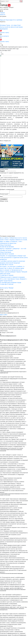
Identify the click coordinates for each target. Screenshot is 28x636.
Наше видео (9, 20)
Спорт (19, 25)
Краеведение (4, 29)
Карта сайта (3, 314)
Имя (1, 196)
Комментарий (4, 194)
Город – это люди (11, 25)
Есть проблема (17, 20)
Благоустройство (5, 27)
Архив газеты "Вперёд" (7, 288)
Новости (2, 14)
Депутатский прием (17, 27)
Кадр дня (3, 20)
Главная (2, 12)
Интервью (3, 25)
